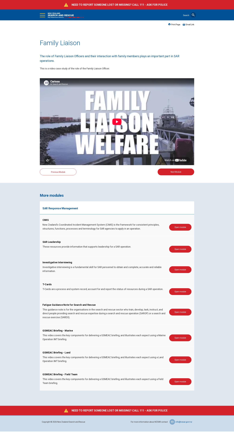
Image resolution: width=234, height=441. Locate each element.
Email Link (190, 24)
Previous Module (58, 172)
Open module (180, 227)
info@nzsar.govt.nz (184, 422)
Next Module (176, 172)
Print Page (175, 24)
